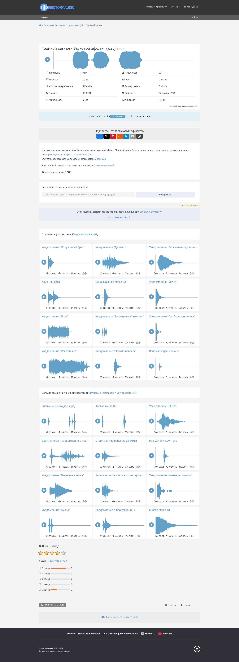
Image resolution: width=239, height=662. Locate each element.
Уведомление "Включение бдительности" (175, 247)
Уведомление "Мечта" (163, 281)
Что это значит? (119, 217)
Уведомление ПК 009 (162, 406)
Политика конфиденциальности (120, 634)
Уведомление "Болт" (55, 316)
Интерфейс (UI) (83, 154)
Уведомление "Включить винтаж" (63, 475)
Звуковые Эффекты (62, 154)
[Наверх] (190, 651)
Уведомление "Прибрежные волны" (172, 316)
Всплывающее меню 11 (164, 351)
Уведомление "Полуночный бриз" (63, 247)
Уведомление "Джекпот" (111, 247)
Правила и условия (89, 634)
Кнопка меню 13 (159, 509)
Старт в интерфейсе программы (116, 440)
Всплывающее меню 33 (110, 281)
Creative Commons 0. (151, 212)
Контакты (150, 634)
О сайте (71, 634)
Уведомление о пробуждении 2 (115, 509)
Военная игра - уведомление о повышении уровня (74, 440)
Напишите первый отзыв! (122, 617)
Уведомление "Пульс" (56, 509)
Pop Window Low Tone (163, 440)
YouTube (167, 634)
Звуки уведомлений (104, 165)
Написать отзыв (57, 560)
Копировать (164, 194)
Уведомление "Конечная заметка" (170, 475)
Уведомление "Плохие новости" (115, 351)
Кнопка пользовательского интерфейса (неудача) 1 (128, 475)
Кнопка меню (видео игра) (58, 406)
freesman (193, 106)
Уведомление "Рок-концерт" (59, 351)
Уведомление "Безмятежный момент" (119, 316)
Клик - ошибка (51, 281)
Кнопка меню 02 (105, 406)
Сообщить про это (191, 205)
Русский (44, 17)
